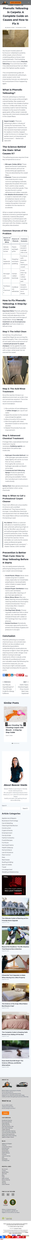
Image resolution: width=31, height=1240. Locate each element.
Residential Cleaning (7, 1120)
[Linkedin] (12, 675)
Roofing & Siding (7, 862)
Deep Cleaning (5, 1123)
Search (4, 805)
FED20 (8, 1211)
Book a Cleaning (6, 1179)
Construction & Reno (7, 1146)
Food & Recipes (7, 840)
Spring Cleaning (6, 1124)
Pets (3, 857)
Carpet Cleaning (6, 1129)
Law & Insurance (7, 852)
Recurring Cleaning (6, 1121)
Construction (6, 828)
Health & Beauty (7, 847)
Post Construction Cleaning (8, 1131)
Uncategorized (7, 869)
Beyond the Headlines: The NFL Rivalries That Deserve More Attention (15, 948)
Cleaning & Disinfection (15, 5)
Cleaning (4, 1145)
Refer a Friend (5, 1178)
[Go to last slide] (6, 724)
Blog (3, 1175)
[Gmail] (15, 675)
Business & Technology (10, 821)
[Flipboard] (23, 675)
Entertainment (7, 833)
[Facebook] (4, 675)
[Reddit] (9, 675)
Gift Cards (4, 1173)
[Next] (24, 724)
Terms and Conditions (16, 1233)
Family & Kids (6, 835)
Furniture (5, 842)
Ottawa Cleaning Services (8, 1134)
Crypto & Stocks (7, 830)
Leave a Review (6, 1184)
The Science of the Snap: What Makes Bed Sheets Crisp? (15, 1005)
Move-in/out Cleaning (7, 1128)
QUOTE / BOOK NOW (15, 2)
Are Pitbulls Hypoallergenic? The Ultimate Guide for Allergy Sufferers (8, 687)
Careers (4, 1181)
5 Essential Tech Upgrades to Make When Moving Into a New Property (13, 976)
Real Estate (6, 860)
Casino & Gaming (6, 1156)
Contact (4, 1170)
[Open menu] (28, 2)
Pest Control (6, 855)
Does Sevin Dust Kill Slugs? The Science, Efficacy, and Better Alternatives (12, 1063)
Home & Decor (7, 850)
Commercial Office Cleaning (9, 1132)
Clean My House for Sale (8, 1126)
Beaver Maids (10, 27)
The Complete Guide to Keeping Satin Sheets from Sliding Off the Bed (15, 1033)
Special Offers (5, 1172)
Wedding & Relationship (10, 872)
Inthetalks (16, 1228)
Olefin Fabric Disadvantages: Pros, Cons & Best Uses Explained (23, 687)
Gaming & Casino (8, 845)
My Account (5, 1169)
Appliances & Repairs (9, 818)
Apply (5, 1113)
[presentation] (15, 714)
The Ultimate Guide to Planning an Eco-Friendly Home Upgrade (15, 919)
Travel (4, 867)
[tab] (12, 743)
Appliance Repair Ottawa (8, 1137)
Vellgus (20, 1228)
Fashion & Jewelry (8, 838)
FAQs (3, 1176)
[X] (6, 675)
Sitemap (4, 1182)
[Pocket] (17, 675)
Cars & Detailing (7, 823)
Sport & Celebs (7, 864)
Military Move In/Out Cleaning (9, 1135)
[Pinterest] (20, 675)
